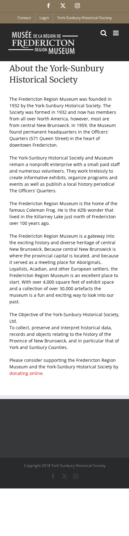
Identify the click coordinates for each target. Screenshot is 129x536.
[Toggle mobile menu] (116, 33)
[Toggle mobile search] (104, 33)
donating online (26, 373)
